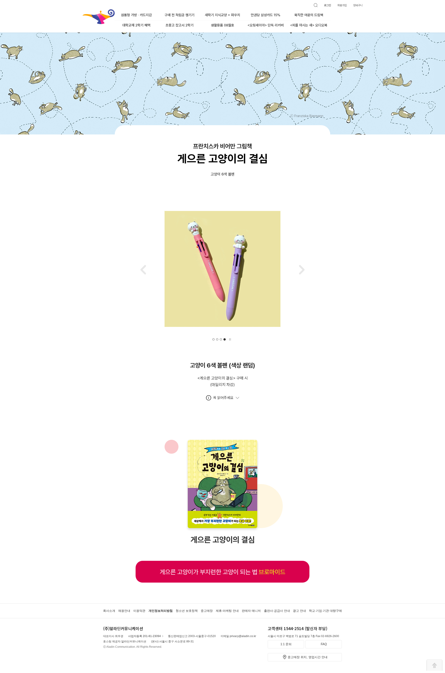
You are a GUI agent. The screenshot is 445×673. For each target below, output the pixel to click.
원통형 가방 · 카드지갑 (136, 15)
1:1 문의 (286, 644)
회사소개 (109, 610)
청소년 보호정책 (187, 610)
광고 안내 (299, 610)
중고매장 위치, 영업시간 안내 (307, 657)
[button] (213, 339)
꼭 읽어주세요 (223, 398)
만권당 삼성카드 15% (265, 15)
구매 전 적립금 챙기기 (179, 15)
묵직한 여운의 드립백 (308, 15)
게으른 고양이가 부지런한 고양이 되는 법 (222, 571)
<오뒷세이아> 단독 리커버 (266, 25)
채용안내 (124, 610)
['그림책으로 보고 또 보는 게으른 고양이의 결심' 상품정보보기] (222, 525)
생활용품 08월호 (222, 25)
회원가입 (342, 5)
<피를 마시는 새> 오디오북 (308, 25)
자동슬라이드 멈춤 (229, 339)
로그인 (327, 5)
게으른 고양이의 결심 (223, 539)
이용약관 (139, 610)
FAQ (324, 644)
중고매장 (207, 610)
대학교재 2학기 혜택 (136, 25)
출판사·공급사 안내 (277, 610)
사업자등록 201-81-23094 (144, 636)
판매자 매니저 (251, 610)
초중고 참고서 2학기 (179, 25)
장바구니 (357, 5)
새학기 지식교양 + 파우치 (222, 15)
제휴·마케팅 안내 (227, 610)
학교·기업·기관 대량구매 (325, 610)
